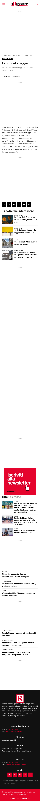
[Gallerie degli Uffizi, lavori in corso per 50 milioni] (7, 243)
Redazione (7, 76)
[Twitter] (9, 204)
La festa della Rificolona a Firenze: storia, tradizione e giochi (25, 219)
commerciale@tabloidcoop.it (16, 765)
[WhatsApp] (19, 204)
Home (4, 55)
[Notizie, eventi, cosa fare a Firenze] (19, 4)
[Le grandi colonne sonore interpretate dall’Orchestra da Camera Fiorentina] (7, 255)
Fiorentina (5, 571)
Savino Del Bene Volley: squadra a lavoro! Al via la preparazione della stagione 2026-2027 (25, 521)
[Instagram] (15, 775)
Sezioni (9, 55)
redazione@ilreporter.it (14, 732)
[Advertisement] (20, 32)
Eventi (4, 590)
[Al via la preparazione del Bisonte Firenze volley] (7, 532)
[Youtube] (30, 775)
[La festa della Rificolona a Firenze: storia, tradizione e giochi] (7, 219)
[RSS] (20, 775)
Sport (16, 501)
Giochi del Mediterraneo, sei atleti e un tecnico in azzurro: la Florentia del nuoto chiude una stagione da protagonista (25, 507)
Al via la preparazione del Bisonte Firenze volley (24, 531)
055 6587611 (13, 729)
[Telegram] (24, 204)
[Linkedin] (14, 204)
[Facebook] (4, 204)
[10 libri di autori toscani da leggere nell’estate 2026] (7, 231)
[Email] (29, 204)
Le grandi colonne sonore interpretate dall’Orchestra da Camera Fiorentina (25, 254)
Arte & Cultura (17, 55)
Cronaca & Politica (7, 630)
